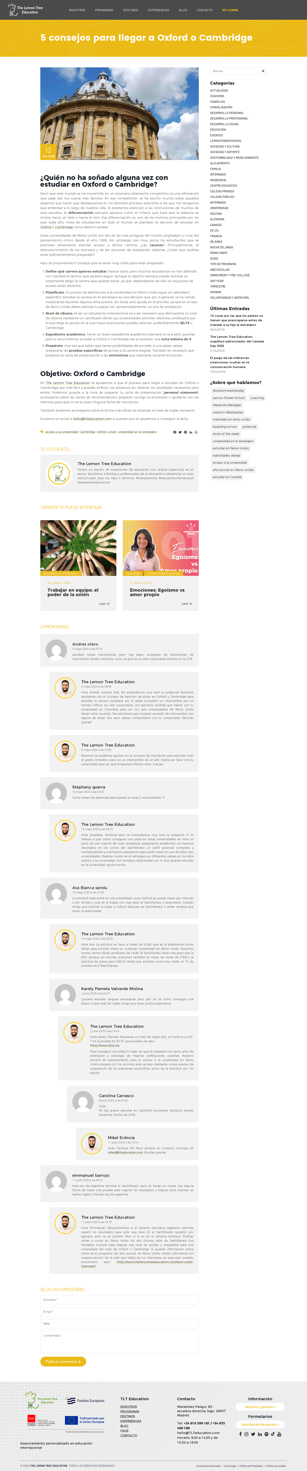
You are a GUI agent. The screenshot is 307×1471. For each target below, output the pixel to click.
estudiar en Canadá (227, 477)
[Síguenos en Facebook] (240, 1434)
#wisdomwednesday (228, 390)
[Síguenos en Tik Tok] (273, 1434)
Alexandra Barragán (227, 405)
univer (112, 432)
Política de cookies (276, 1465)
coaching (257, 398)
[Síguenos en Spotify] (266, 1434)
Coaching (132, 573)
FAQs (124, 1430)
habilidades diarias (226, 455)
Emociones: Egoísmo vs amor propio (157, 592)
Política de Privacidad (250, 1465)
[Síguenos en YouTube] (279, 1434)
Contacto (205, 10)
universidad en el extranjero (137, 432)
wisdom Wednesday (228, 412)
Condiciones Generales (208, 1465)
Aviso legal (230, 1465)
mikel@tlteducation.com (125, 1152)
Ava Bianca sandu (89, 887)
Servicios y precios (259, 1407)
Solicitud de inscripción (259, 1424)
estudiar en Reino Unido (231, 448)
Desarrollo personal (61, 573)
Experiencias (158, 10)
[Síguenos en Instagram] (246, 1434)
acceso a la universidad (61, 432)
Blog (183, 10)
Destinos (130, 10)
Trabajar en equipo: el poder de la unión (72, 592)
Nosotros (77, 10)
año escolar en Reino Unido (233, 470)
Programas (104, 10)
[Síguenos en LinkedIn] (260, 1434)
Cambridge (64, 227)
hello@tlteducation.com (92, 419)
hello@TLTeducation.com (198, 1433)
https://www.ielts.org (104, 1045)
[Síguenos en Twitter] (253, 1434)
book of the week (226, 434)
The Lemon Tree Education (68, 383)
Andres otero (85, 644)
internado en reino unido (231, 419)
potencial (249, 426)
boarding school (225, 426)
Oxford (46, 227)
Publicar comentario (61, 1361)
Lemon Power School (164, 573)
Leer (102, 604)
